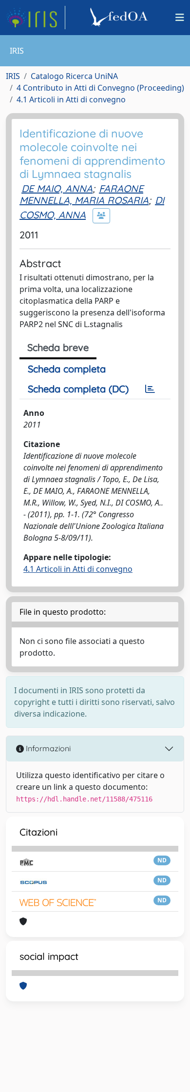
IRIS (13, 76)
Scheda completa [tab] (67, 369)
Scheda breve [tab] (58, 347)
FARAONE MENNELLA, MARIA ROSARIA (84, 194)
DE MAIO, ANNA (57, 188)
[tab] (150, 389)
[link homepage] (35, 17)
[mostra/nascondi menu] (179, 17)
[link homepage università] (120, 17)
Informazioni (47, 748)
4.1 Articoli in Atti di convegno (71, 99)
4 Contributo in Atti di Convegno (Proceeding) (100, 87)
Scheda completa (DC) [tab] (78, 389)
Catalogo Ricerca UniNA (74, 76)
